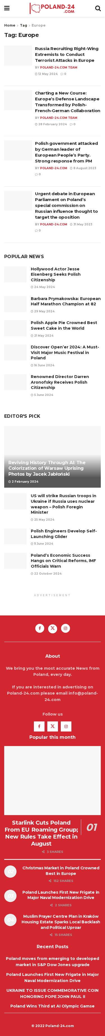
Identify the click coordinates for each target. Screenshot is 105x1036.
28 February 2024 (52, 124)
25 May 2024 (43, 519)
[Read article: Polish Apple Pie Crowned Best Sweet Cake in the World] (15, 328)
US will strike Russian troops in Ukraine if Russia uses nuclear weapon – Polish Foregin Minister (63, 504)
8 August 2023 (84, 168)
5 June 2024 (43, 395)
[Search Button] (98, 8)
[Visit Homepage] (52, 8)
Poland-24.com (53, 168)
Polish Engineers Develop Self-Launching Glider (64, 533)
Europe (39, 25)
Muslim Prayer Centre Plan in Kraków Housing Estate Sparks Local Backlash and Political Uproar (61, 922)
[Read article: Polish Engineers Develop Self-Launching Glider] (15, 536)
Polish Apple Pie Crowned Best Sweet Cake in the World (64, 325)
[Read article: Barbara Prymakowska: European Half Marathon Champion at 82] (15, 304)
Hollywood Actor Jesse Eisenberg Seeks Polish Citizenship (56, 274)
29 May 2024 (44, 311)
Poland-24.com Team (58, 67)
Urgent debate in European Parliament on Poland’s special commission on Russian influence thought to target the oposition (66, 205)
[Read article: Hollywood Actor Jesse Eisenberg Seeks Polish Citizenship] (15, 274)
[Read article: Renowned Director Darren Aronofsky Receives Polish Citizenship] (15, 382)
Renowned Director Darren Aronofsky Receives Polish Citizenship (60, 382)
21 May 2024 (43, 336)
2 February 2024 (24, 481)
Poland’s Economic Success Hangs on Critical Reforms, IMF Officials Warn (63, 561)
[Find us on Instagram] (65, 628)
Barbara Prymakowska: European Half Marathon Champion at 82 (66, 301)
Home (9, 25)
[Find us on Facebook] (39, 628)
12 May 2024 (48, 74)
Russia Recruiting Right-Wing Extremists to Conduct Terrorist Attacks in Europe (67, 54)
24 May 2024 (44, 287)
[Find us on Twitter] (52, 628)
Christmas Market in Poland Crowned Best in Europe (60, 870)
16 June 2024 (43, 365)
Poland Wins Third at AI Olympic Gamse (52, 1006)
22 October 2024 (47, 573)
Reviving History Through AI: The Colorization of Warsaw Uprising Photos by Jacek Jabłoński (47, 468)
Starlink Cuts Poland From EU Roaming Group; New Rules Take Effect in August (41, 833)
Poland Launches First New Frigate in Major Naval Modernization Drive (60, 895)
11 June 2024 (43, 544)
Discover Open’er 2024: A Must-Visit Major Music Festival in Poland (65, 352)
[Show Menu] (7, 8)
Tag (23, 25)
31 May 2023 (82, 224)
